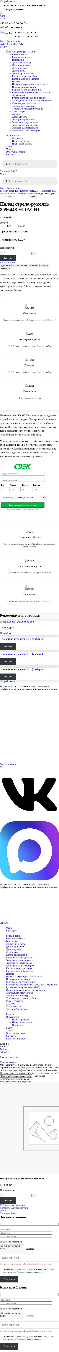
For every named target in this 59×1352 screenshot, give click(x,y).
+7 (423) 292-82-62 (26, 32)
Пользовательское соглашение (11, 918)
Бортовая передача (21, 57)
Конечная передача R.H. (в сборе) (22, 653)
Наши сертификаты (22, 143)
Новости (3, 735)
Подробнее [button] (5, 633)
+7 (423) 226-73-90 (26, 36)
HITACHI (35, 190)
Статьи (3, 738)
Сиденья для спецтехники (25, 103)
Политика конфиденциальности (12, 913)
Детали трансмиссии (23, 73)
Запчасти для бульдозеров (25, 122)
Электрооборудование (23, 119)
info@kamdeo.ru (14, 9)
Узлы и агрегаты (20, 111)
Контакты (4, 728)
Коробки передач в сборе (25, 76)
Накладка (8, 627)
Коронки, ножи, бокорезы (25, 79)
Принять (26, 1081)
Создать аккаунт (8, 1062)
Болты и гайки (19, 54)
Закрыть (4, 922)
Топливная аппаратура (24, 106)
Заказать (7, 258)
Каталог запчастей (8, 701)
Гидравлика (18, 60)
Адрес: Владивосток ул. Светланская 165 (17, 753)
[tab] (5, 265)
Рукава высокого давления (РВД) (29, 98)
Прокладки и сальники (24, 87)
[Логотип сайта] (8, 1)
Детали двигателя (21, 65)
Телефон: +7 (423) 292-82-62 (12, 750)
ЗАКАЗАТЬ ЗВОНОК (11, 44)
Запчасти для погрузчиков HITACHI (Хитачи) (28, 192)
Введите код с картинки (11, 1242)
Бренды (3, 742)
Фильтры (16, 114)
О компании (5, 724)
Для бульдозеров (7, 705)
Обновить (30, 1248)
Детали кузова (19, 68)
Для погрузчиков (7, 709)
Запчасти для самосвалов (25, 127)
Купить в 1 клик (8, 262)
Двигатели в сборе (21, 62)
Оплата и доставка (8, 731)
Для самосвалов (6, 713)
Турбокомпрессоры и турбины (28, 108)
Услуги (3, 720)
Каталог (24, 190)
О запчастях (18, 138)
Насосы (16, 81)
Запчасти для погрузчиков (25, 125)
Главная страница (9, 190)
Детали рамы (19, 70)
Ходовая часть (19, 117)
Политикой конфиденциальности (16, 1076)
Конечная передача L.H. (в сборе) (22, 638)
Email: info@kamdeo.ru (10, 757)
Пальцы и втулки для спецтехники (30, 84)
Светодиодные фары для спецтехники (32, 100)
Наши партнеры (20, 141)
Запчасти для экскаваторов (26, 130)
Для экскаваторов (7, 716)
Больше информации (11, 1081)
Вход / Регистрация (16, 1038)
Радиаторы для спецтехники (26, 89)
